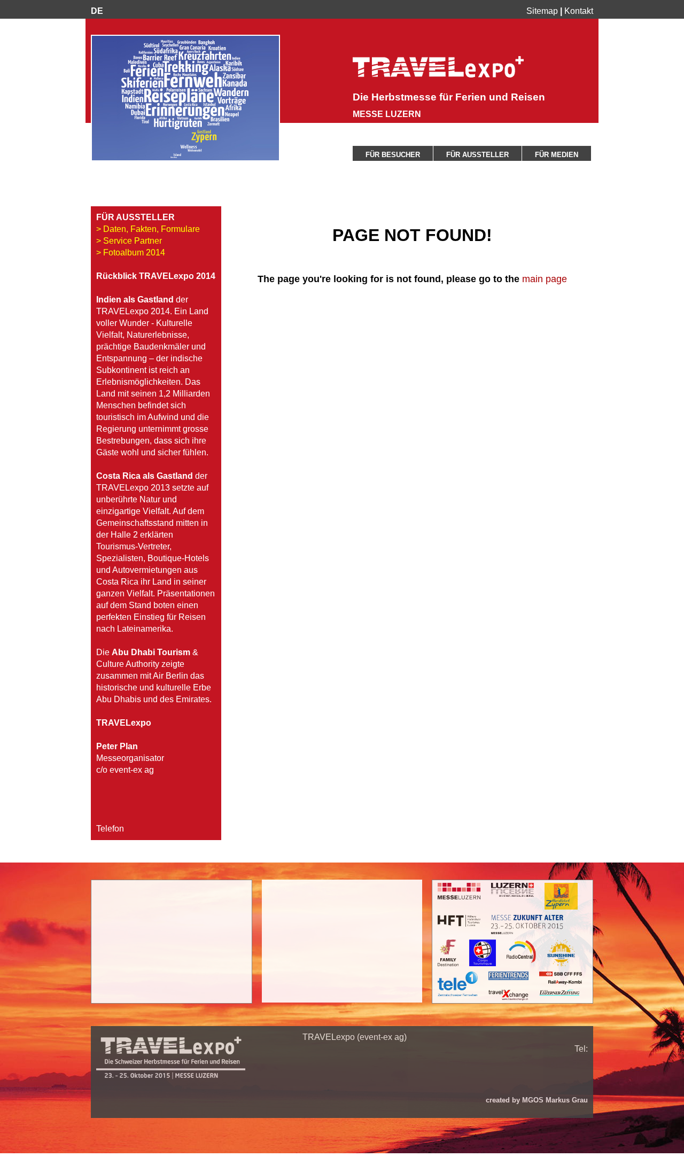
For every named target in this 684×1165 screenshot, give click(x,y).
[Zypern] (561, 896)
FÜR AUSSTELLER (477, 155)
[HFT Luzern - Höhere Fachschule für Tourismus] (459, 921)
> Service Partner (129, 240)
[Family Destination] (448, 952)
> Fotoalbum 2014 (130, 252)
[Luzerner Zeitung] (559, 993)
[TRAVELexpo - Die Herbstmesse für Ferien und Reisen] (438, 74)
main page (544, 279)
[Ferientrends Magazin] (508, 976)
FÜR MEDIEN (556, 155)
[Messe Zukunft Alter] (527, 924)
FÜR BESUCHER (393, 155)
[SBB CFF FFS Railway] (560, 978)
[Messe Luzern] (459, 891)
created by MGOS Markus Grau (537, 1100)
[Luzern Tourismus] (512, 890)
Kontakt (578, 10)
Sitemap (542, 10)
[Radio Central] (522, 952)
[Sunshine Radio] (561, 952)
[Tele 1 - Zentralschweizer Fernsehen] (458, 984)
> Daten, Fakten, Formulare (148, 229)
